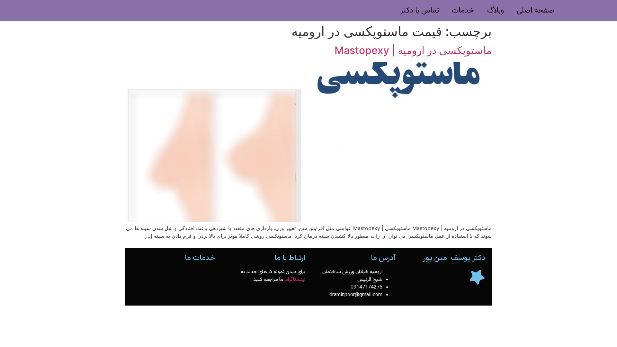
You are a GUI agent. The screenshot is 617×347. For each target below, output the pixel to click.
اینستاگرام (295, 280)
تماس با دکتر (419, 10)
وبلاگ (495, 10)
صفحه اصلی (535, 10)
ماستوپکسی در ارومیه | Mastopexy (413, 50)
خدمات (463, 10)
